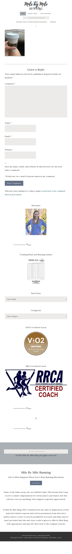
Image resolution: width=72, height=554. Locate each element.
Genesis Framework (41, 537)
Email (8, 136)
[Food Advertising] (36, 418)
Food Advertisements (18, 244)
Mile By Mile (36, 5)
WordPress (52, 537)
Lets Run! (36, 483)
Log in (60, 537)
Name (8, 123)
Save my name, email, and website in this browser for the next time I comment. (33, 168)
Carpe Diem (28, 537)
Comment (10, 84)
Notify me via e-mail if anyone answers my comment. (30, 176)
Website (8, 150)
